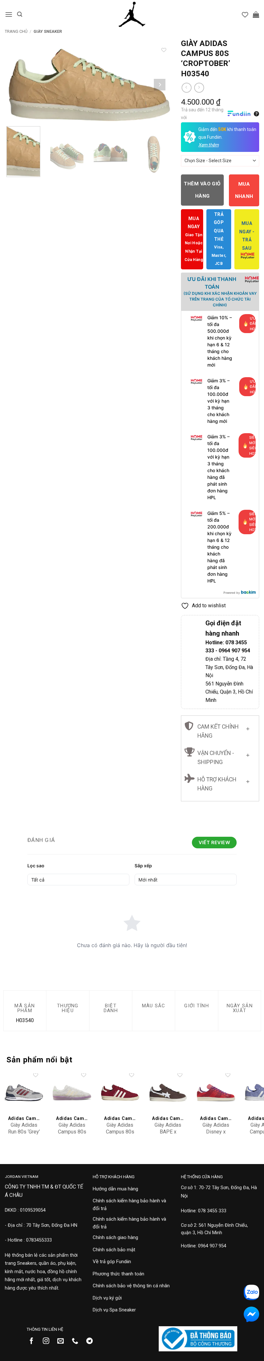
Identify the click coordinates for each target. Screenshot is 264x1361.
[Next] (159, 85)
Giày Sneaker (47, 31)
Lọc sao (35, 865)
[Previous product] (199, 88)
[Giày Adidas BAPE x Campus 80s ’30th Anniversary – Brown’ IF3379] (168, 1092)
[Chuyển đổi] (247, 727)
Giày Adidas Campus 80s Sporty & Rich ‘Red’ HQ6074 (120, 1135)
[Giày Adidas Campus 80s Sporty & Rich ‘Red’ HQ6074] (120, 1092)
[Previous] (16, 85)
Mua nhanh (244, 190)
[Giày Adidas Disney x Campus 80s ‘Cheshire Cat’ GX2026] (216, 1092)
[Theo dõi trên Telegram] (92, 1341)
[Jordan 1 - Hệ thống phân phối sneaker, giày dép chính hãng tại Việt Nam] (132, 14)
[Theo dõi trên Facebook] (34, 1341)
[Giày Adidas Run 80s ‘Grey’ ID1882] (24, 1092)
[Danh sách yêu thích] (245, 14)
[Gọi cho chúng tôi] (77, 1341)
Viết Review (214, 842)
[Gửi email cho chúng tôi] (63, 1341)
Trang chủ (16, 31)
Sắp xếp (143, 865)
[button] (9, 14)
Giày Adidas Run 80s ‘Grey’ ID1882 (24, 1132)
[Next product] (187, 88)
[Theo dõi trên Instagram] (48, 1341)
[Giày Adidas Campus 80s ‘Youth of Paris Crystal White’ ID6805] (72, 1092)
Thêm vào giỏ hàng (202, 190)
